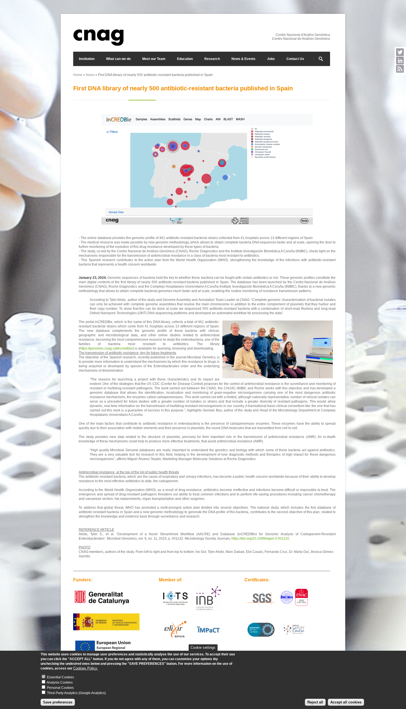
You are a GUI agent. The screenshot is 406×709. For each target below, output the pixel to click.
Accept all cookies (346, 702)
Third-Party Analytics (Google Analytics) (76, 693)
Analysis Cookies (60, 683)
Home (77, 75)
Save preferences (57, 702)
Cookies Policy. (85, 668)
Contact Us (295, 59)
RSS (400, 69)
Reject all (315, 702)
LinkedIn (400, 60)
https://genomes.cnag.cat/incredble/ (106, 348)
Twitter (400, 52)
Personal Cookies (60, 688)
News (90, 75)
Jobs (271, 59)
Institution (86, 59)
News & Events (243, 59)
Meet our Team (153, 59)
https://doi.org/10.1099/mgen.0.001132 (260, 538)
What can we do (118, 59)
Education (185, 59)
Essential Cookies (60, 677)
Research (212, 59)
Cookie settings (203, 647)
